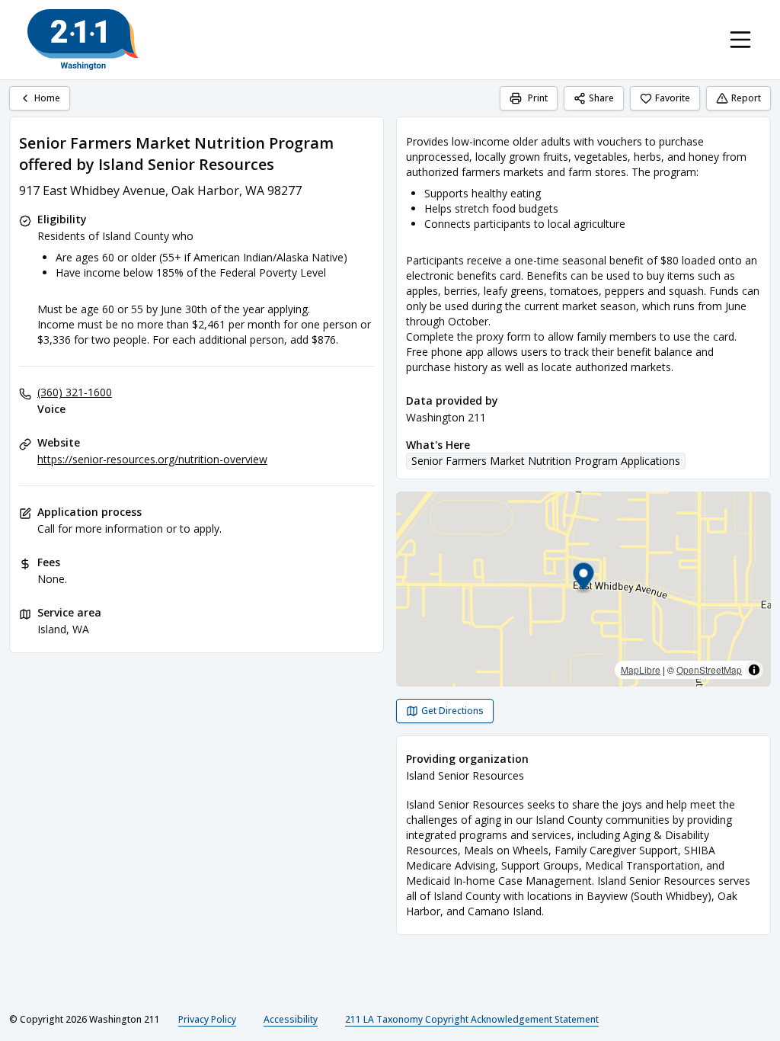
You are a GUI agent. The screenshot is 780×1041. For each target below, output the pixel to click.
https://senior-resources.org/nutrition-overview (152, 459)
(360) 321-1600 (74, 392)
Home (47, 97)
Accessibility (291, 1019)
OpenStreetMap (709, 669)
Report (746, 97)
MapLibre (640, 669)
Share (601, 97)
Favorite (672, 97)
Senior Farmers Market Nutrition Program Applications (545, 460)
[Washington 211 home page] (83, 39)
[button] (584, 578)
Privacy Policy (207, 1019)
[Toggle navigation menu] (740, 39)
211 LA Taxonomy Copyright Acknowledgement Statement (472, 1019)
